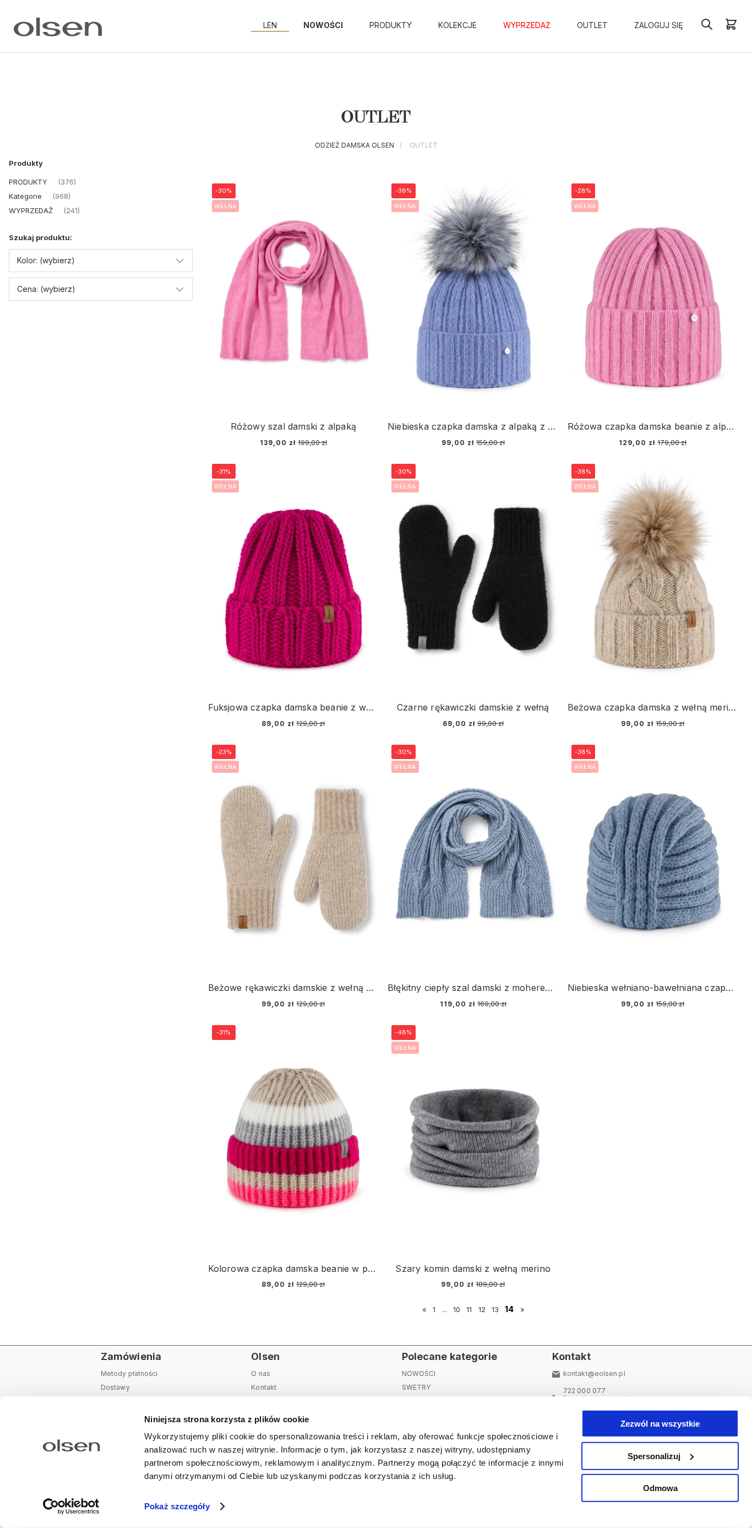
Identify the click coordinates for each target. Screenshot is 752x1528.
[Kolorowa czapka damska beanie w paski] (293, 1136)
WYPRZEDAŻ (31, 210)
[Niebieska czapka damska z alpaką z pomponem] (473, 294)
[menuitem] (270, 25)
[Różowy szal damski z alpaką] (293, 294)
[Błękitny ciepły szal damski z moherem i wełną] (473, 855)
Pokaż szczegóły (177, 1506)
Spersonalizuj (654, 1455)
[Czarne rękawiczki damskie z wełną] (473, 574)
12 (482, 1309)
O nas (260, 1373)
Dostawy (115, 1387)
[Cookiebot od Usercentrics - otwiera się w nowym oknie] (71, 1506)
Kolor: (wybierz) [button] (46, 260)
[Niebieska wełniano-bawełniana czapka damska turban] (653, 855)
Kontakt (263, 1387)
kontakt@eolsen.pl (594, 1373)
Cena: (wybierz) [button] (46, 289)
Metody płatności (129, 1373)
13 (495, 1309)
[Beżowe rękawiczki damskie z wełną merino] (293, 855)
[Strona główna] (55, 27)
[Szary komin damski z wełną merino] (473, 1136)
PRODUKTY (28, 181)
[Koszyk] (731, 27)
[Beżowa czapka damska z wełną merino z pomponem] (653, 574)
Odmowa (660, 1488)
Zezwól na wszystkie (660, 1423)
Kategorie (25, 196)
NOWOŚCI (419, 1373)
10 (456, 1309)
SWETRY (416, 1387)
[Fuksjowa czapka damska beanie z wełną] (293, 574)
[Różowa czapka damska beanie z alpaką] (653, 294)
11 (469, 1309)
